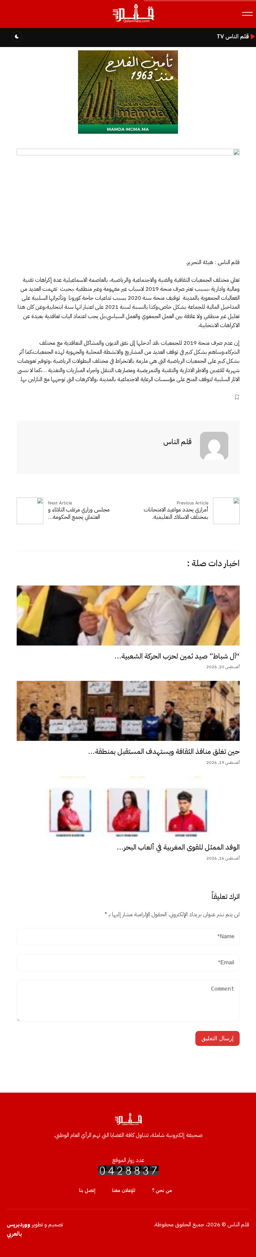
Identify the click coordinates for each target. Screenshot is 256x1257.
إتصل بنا (87, 1190)
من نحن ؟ (162, 1190)
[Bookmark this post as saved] (237, 396)
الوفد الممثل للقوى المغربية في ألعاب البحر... (178, 847)
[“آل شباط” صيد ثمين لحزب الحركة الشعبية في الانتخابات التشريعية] (128, 615)
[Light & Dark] (17, 36)
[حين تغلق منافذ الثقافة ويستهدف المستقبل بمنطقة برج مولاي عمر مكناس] (128, 711)
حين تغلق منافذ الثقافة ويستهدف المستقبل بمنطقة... (164, 751)
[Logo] (133, 23)
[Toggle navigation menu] (247, 14)
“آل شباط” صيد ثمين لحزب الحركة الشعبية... (177, 656)
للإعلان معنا (123, 1190)
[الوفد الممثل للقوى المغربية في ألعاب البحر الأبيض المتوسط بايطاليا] (128, 807)
